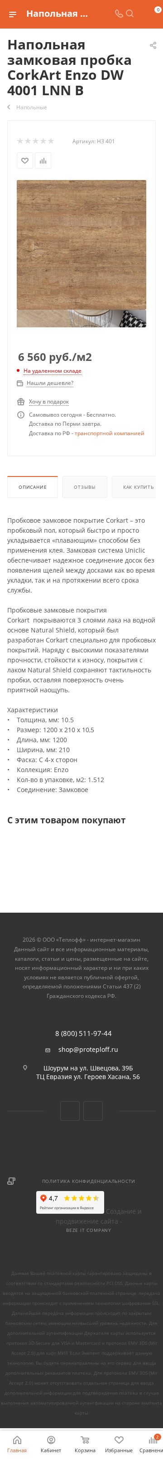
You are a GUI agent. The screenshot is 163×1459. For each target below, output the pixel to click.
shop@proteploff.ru (88, 1050)
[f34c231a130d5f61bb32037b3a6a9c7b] (81, 244)
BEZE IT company (88, 1230)
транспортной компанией (109, 433)
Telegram (93, 1111)
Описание (33, 487)
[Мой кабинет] (140, 14)
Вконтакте (70, 1111)
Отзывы (85, 487)
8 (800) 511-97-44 (83, 1033)
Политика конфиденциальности (89, 1181)
